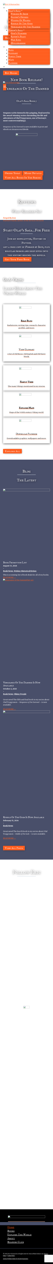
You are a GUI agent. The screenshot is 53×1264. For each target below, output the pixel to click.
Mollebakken (18, 43)
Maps (11, 59)
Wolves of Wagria (20, 20)
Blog (11, 49)
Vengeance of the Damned (25, 26)
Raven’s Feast (18, 36)
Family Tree (14, 56)
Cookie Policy (11, 1255)
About (11, 1238)
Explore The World (19, 1234)
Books (11, 1230)
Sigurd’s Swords (19, 17)
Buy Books (11, 72)
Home (10, 1227)
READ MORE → (9, 577)
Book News (8, 571)
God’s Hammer (19, 33)
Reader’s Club (16, 66)
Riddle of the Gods (22, 23)
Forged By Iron (19, 13)
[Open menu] (4, 87)
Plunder (13, 63)
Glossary (13, 53)
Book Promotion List (15, 562)
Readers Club (15, 1241)
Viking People (20, 694)
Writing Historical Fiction (25, 571)
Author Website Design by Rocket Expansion (15, 1259)
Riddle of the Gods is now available (23, 817)
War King (16, 39)
